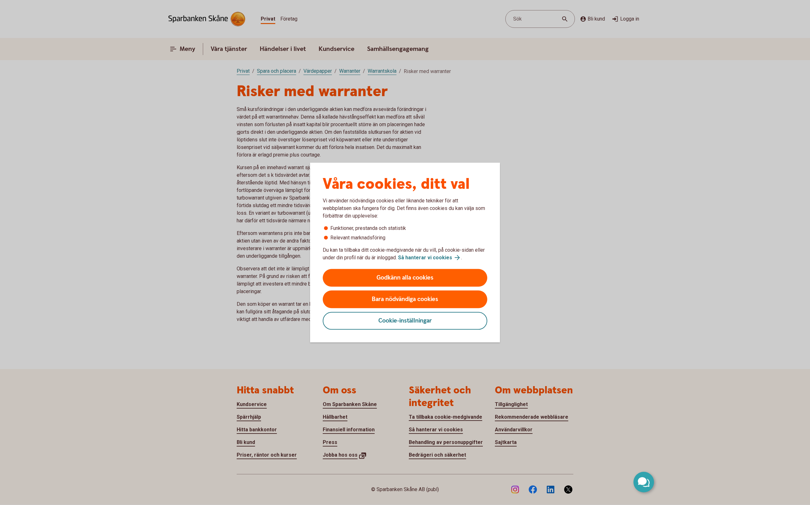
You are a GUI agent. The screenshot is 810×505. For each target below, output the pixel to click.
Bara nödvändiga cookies (405, 299)
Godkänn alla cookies (405, 278)
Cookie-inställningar (405, 321)
